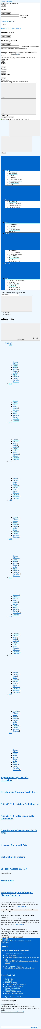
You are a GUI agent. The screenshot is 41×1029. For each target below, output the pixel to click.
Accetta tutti (31, 910)
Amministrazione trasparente (14, 993)
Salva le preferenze (16, 937)
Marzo (15, 366)
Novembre (16, 380)
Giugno (16, 371)
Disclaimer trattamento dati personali (12, 1012)
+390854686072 (13, 955)
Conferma (10, 117)
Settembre (16, 376)
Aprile (15, 367)
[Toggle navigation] (16, 144)
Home (7, 312)
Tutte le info (8, 343)
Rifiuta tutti (17, 910)
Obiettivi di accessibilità (12, 988)
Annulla (4, 117)
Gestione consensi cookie (13, 992)
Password (23, 17)
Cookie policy (9, 979)
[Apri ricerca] (24, 128)
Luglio (15, 373)
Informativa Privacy (11, 983)
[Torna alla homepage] (20, 119)
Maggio (16, 369)
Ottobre (15, 378)
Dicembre (16, 382)
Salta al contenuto (6, 1)
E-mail (22, 46)
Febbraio (15, 364)
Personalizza (5, 910)
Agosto (15, 375)
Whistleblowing (10, 990)
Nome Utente (24, 15)
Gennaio (15, 362)
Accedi (4, 5)
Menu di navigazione (27, 338)
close (3, 153)
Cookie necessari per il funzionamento (13, 930)
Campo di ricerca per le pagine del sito (13, 293)
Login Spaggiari (15, 54)
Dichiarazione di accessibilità (14, 986)
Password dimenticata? (8, 21)
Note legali (8, 981)
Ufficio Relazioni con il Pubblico (15, 984)
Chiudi (3, 67)
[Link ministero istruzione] (9, 3)
